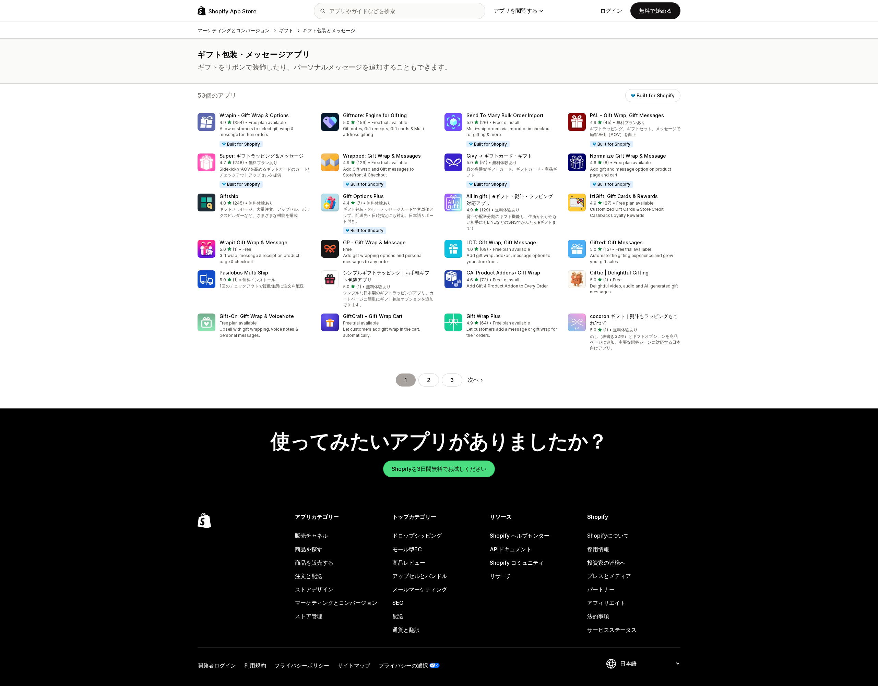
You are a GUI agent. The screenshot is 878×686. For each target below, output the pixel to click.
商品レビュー (408, 562)
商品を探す (308, 549)
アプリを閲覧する (515, 10)
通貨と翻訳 (406, 629)
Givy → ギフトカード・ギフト (499, 156)
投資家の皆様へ (606, 562)
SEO (398, 602)
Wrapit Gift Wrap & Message (253, 242)
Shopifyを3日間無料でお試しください (439, 468)
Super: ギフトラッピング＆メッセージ (262, 156)
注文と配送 (308, 576)
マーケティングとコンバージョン (336, 602)
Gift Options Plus (363, 196)
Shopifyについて (608, 535)
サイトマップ (353, 665)
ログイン (611, 10)
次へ (473, 379)
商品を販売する (314, 562)
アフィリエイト (606, 602)
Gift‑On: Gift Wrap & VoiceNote (257, 316)
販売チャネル (311, 535)
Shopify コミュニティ (517, 562)
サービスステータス (612, 629)
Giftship (229, 196)
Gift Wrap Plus (483, 316)
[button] (254, 130)
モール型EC (407, 549)
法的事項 (598, 616)
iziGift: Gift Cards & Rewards (624, 196)
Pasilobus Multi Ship (244, 272)
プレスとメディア (609, 576)
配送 (397, 616)
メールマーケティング (419, 589)
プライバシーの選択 (403, 665)
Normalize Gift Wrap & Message (628, 156)
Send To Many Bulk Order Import (505, 115)
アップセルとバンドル (419, 576)
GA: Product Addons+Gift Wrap (503, 272)
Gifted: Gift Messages (616, 242)
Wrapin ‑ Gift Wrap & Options (254, 115)
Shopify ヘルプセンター (519, 535)
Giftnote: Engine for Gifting (375, 115)
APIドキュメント (511, 549)
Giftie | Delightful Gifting (619, 272)
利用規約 (255, 665)
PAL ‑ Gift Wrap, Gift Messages (627, 115)
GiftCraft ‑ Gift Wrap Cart (373, 316)
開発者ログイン (217, 665)
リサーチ (501, 576)
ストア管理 (308, 616)
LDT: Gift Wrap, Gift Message (501, 242)
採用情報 (598, 549)
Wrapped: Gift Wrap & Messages (382, 156)
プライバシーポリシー (301, 665)
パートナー (601, 589)
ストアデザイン (314, 589)
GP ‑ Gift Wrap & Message (374, 242)
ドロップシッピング (417, 535)
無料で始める (655, 10)
